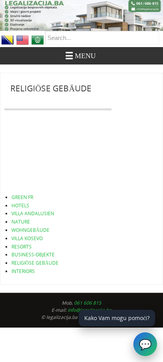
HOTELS (20, 205)
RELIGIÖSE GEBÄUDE (35, 263)
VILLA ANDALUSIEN (32, 213)
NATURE (20, 221)
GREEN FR (22, 197)
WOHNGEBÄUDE (30, 230)
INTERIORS (23, 271)
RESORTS (21, 246)
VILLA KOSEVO (27, 238)
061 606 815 (87, 302)
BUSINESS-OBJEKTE (33, 254)
